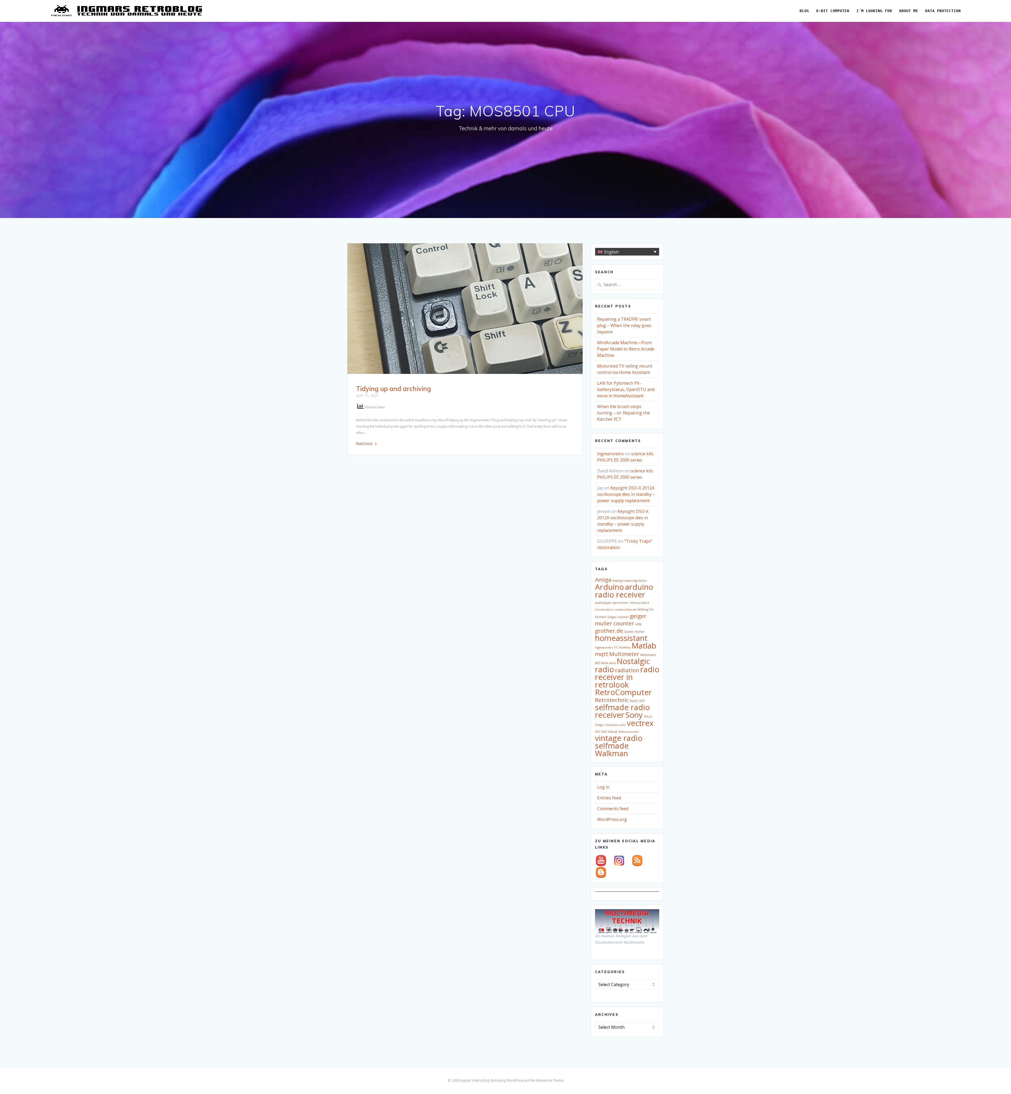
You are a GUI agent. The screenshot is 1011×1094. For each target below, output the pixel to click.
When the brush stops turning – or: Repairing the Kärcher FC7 (623, 413)
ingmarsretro (610, 454)
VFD (597, 732)
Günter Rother (634, 631)
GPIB (638, 624)
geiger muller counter (620, 619)
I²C (616, 647)
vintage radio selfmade (618, 742)
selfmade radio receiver (622, 711)
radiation (627, 670)
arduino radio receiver (624, 591)
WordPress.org (612, 819)
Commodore (604, 609)
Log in (603, 787)
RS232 (634, 701)
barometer (620, 603)
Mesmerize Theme (549, 1080)
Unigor (599, 725)
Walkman (611, 753)
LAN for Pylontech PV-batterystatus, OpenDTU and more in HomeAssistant (626, 389)
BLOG (804, 11)
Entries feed (609, 798)
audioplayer (603, 603)
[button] (627, 252)
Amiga (603, 579)
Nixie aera (608, 663)
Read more (364, 443)
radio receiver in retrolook (627, 677)
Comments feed (612, 808)
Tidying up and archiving (393, 389)
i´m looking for (874, 11)
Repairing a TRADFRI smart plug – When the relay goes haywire (624, 325)
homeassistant (621, 638)
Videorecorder (628, 732)
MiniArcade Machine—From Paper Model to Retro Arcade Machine (625, 349)
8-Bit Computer (832, 11)
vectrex (640, 723)
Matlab (644, 645)
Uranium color (615, 725)
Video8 (612, 732)
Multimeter (624, 653)
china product (639, 603)
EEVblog (643, 609)
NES (597, 663)
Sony (634, 715)
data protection (943, 11)
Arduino (609, 587)
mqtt (601, 653)
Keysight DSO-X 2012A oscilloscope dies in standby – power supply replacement (626, 494)
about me (908, 11)
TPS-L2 (648, 717)
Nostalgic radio (622, 665)
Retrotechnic (612, 700)
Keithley (625, 647)
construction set (625, 609)
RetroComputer (623, 692)
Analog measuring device (629, 580)
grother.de (609, 630)
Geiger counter (618, 617)
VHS (604, 732)
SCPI (642, 701)
